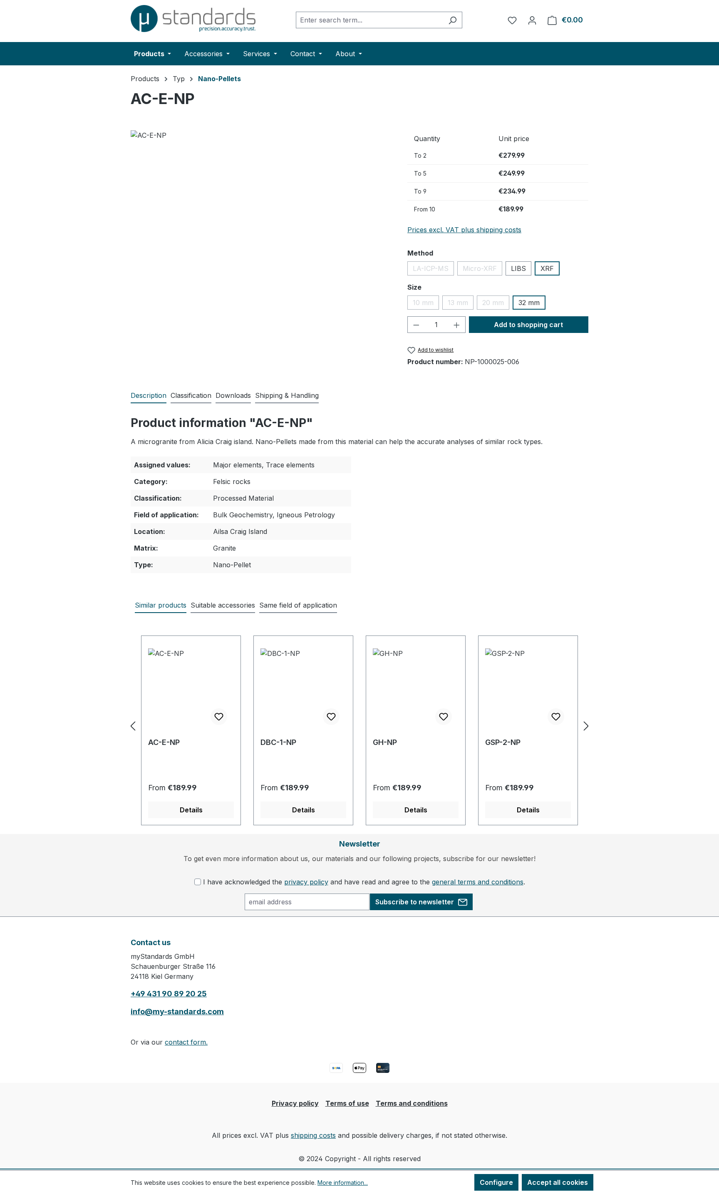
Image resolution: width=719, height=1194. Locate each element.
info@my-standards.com (177, 1011)
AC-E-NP (164, 742)
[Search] (452, 20)
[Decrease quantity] (416, 324)
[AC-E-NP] (260, 219)
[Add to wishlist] (219, 716)
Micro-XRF (482, 270)
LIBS (518, 268)
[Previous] (132, 725)
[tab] (148, 395)
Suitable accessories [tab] (223, 605)
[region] (260, 219)
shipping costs (313, 1135)
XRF (547, 268)
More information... (342, 1182)
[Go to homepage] (193, 18)
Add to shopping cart (528, 324)
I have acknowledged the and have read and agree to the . (364, 882)
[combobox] (369, 20)
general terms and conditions (477, 882)
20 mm (495, 304)
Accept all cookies (557, 1182)
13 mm (461, 304)
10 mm (426, 304)
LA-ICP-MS (433, 270)
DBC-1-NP (278, 742)
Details (191, 810)
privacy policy (306, 882)
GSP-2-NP (503, 742)
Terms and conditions (412, 1103)
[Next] (586, 725)
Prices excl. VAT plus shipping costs (464, 230)
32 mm (529, 302)
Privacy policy (295, 1103)
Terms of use (347, 1103)
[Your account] (532, 20)
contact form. (186, 1042)
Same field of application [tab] (298, 605)
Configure (496, 1182)
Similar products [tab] (160, 605)
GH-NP (385, 742)
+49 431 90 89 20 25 (169, 993)
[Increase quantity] (457, 324)
